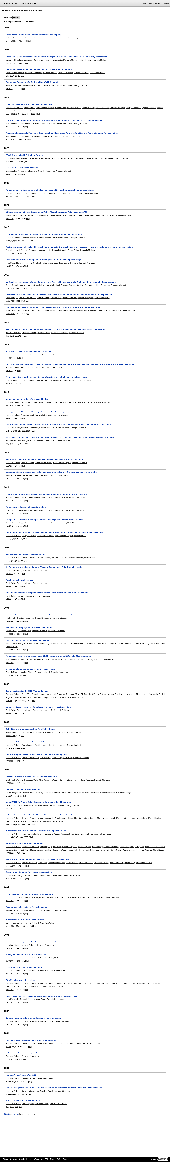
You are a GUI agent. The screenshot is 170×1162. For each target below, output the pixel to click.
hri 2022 (9, 174)
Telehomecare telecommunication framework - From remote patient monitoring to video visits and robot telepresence (59, 294)
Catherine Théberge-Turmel (76, 1043)
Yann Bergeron (60, 818)
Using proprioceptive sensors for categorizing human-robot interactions (38, 707)
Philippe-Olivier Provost (46, 310)
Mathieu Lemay (103, 897)
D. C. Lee (55, 710)
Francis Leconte (44, 237)
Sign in (159, 3)
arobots (9, 431)
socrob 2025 (11, 63)
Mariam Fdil (11, 60)
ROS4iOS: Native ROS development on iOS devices (29, 351)
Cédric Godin (60, 108)
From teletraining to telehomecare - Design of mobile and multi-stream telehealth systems (46, 377)
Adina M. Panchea (65, 73)
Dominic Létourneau (48, 38)
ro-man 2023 (11, 139)
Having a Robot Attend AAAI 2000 (21, 1075)
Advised (16, 17)
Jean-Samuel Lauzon (60, 158)
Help (29, 1159)
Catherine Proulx (61, 958)
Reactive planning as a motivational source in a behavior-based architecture (40, 615)
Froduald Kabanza (75, 558)
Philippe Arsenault (133, 108)
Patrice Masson (105, 834)
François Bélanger (61, 1091)
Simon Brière (29, 108)
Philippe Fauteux (25, 523)
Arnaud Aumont (45, 402)
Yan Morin (119, 643)
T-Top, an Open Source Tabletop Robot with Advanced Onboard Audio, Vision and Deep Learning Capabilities (55, 120)
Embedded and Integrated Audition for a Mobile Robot (30, 729)
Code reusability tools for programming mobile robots (30, 894)
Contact (13, 1159)
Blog (52, 1159)
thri (7, 336)
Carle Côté (26, 694)
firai (7, 161)
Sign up (166, 3)
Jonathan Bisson (27, 672)
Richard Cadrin (74, 818)
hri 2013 (9, 371)
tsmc (8, 837)
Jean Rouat (41, 999)
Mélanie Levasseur (24, 60)
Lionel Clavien (27, 497)
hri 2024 (9, 89)
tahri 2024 (10, 76)
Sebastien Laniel (13, 193)
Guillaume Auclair (32, 136)
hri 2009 (9, 586)
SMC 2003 (10, 961)
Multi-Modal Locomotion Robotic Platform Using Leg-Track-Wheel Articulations (41, 815)
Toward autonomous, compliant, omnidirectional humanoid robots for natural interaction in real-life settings (55, 532)
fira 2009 (9, 574)
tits (7, 748)
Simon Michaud (92, 158)
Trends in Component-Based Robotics (23, 789)
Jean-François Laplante (32, 834)
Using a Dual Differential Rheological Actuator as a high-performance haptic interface (44, 520)
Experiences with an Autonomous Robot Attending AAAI (31, 1040)
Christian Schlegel (123, 792)
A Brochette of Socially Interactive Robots (25, 843)
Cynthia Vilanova (149, 108)
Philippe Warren (12, 38)
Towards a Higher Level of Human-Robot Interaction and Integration (36, 754)
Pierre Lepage (12, 298)
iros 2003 (9, 948)
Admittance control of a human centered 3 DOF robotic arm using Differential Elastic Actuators (48, 656)
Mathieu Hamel (26, 285)
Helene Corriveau (69, 298)
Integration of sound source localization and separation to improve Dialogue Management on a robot (51, 472)
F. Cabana (46, 659)
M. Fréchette (45, 758)
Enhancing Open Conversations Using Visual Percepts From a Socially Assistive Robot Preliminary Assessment (56, 57)
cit (6, 561)
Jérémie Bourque (117, 108)
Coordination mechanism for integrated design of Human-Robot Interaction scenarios (44, 234)
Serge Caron (48, 697)
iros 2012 (9, 478)
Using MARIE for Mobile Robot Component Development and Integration (38, 802)
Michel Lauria (89, 402)
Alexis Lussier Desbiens (68, 263)
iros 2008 (9, 621)
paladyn (9, 196)
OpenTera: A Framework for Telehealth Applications (29, 104)
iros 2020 (9, 219)
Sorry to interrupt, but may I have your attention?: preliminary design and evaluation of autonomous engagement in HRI (60, 437)
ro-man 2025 (11, 41)
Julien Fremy (159, 643)
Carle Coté (42, 863)
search (33, 3)
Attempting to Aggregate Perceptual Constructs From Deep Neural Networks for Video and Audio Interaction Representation (62, 133)
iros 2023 (9, 127)
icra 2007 (9, 796)
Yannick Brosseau (57, 694)
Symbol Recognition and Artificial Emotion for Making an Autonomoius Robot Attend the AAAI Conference (54, 1088)
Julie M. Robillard (81, 73)
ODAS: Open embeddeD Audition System (24, 155)
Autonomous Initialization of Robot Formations (27, 907)
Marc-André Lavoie (33, 659)
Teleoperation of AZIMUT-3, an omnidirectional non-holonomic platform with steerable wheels (48, 494)
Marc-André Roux (34, 697)
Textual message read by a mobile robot (24, 967)
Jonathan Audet (28, 1043)
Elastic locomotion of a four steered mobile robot (28, 640)
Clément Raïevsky (99, 694)
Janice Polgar (73, 250)
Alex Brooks (24, 792)
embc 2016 (10, 301)
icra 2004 (9, 913)
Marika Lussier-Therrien (81, 60)
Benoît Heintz (11, 523)
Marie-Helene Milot (14, 310)
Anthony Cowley (36, 792)
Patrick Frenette (62, 697)
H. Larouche (48, 834)
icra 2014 (9, 358)
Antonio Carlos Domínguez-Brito (67, 792)
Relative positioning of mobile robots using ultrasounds (31, 942)
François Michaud (80, 38)
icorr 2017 (10, 253)
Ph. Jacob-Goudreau (60, 659)
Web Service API (41, 1159)
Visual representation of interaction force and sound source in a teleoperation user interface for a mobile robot (56, 329)
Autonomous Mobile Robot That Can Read (25, 920)
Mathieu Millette (123, 818)
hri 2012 (9, 466)
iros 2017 (9, 266)
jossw (8, 114)
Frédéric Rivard (12, 672)
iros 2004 (9, 901)
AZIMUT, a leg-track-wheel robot (20, 980)
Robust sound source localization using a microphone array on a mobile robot (41, 996)
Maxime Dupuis (82, 310)
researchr (6, 3)
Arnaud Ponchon (115, 694)
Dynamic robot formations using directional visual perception (33, 1018)
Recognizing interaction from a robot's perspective (29, 872)
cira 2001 (9, 1059)
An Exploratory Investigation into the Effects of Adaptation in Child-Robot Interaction (44, 567)
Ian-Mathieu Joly (102, 108)
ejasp (8, 926)
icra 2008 (9, 634)
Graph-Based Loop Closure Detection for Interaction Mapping (34, 35)
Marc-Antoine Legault (74, 402)
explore (15, 3)
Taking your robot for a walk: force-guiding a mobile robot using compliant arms (42, 412)
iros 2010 (9, 501)
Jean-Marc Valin (47, 475)
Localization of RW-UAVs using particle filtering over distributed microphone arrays (43, 260)
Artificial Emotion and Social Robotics (23, 1100)
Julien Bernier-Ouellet (66, 310)
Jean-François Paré (139, 818)
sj (6, 288)
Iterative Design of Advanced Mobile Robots (26, 554)
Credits (22, 1159)
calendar (25, 3)
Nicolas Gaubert (74, 745)
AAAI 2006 (10, 761)
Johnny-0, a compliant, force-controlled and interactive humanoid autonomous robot (44, 459)
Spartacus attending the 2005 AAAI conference (27, 691)
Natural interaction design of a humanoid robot (27, 399)
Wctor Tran (115, 897)
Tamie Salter (11, 570)
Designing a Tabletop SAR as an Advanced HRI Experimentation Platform (39, 69)
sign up (16, 1114)
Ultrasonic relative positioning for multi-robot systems (30, 669)
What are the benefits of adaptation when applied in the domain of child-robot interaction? (47, 593)
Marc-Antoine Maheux (29, 38)
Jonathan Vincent (77, 158)
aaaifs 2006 (10, 736)
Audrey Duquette (61, 834)
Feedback (67, 1159)
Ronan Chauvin (12, 285)
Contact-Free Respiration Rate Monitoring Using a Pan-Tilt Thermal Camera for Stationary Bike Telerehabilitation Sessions (61, 282)
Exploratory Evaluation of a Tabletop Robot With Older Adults (33, 82)
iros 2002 (9, 1024)
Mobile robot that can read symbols (22, 1053)
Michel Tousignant (102, 285)
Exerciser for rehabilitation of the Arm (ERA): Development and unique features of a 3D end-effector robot (53, 307)
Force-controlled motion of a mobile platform (26, 507)
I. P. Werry (64, 710)
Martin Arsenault (46, 818)
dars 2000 (10, 1107)
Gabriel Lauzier (88, 108)
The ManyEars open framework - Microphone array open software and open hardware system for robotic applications (59, 424)
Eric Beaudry (45, 558)
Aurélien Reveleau (28, 237)
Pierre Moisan (129, 694)
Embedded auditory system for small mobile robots (29, 627)
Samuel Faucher (107, 158)
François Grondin (13, 158)
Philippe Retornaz (78, 643)
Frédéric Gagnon (131, 643)
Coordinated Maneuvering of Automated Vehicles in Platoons (33, 742)
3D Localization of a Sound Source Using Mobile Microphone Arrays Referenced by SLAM (46, 212)
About (5, 1159)
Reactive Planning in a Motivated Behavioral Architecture (31, 777)
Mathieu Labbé (60, 193)
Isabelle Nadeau (94, 643)
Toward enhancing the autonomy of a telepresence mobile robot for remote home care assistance (50, 190)
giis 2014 (9, 383)
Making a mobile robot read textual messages (26, 954)
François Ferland (65, 38)
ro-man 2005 (11, 866)
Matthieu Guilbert (47, 1021)
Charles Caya (31, 171)
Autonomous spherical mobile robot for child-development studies (36, 831)
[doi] (29, 41)
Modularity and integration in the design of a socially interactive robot (37, 859)
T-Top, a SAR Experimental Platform (22, 168)
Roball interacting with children (20, 580)
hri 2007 (9, 713)
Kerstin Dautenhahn (41, 875)
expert (8, 1047)
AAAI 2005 (10, 783)
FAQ (58, 1159)
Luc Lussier (58, 1043)
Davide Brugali (12, 792)
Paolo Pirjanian (28, 1104)
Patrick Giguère (146, 643)
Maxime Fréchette (13, 475)
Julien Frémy (58, 402)
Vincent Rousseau (62, 428)
